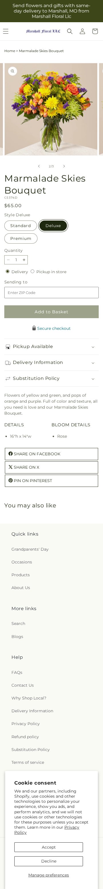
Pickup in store (51, 271)
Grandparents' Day (30, 549)
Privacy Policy (25, 723)
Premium (20, 238)
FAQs (16, 672)
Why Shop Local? (28, 698)
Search (18, 623)
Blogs (17, 636)
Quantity (13, 250)
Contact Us (22, 685)
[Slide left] (39, 166)
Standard (20, 225)
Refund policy (25, 736)
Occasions (21, 562)
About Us (20, 587)
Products (20, 574)
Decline (48, 861)
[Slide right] (64, 166)
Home (9, 51)
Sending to (24, 282)
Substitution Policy (30, 749)
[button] (70, 31)
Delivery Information (32, 710)
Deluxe (53, 225)
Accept (49, 847)
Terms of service (27, 762)
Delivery (20, 271)
